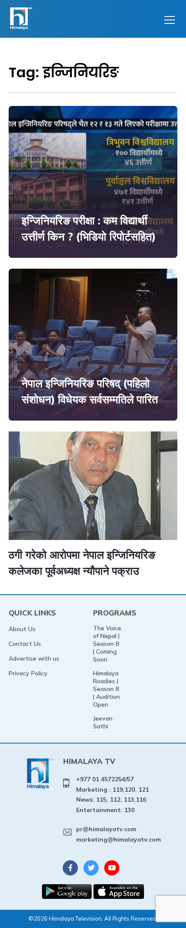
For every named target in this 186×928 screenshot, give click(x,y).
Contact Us (25, 644)
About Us (22, 629)
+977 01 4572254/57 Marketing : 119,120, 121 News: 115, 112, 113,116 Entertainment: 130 (112, 794)
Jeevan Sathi (102, 722)
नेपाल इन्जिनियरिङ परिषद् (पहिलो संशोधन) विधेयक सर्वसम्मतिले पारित (90, 391)
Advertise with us (34, 658)
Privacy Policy (28, 673)
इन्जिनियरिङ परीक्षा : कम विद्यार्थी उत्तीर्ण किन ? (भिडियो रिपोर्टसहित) (89, 229)
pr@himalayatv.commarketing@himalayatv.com (118, 834)
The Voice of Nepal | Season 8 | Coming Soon (107, 643)
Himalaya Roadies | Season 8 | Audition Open (106, 688)
